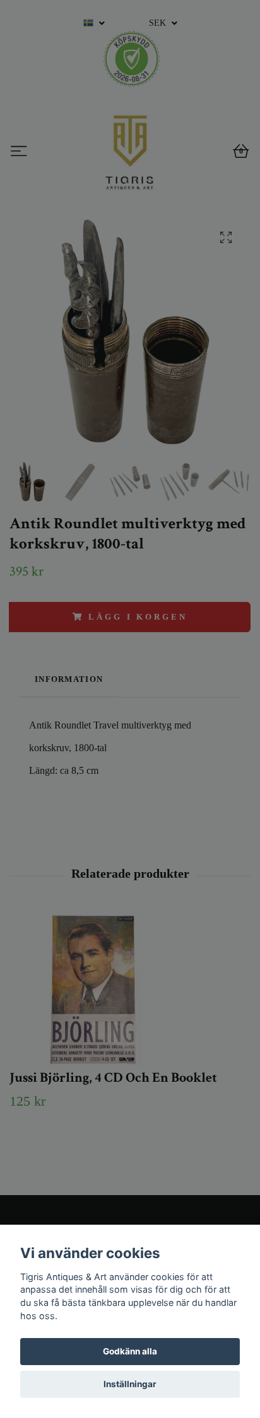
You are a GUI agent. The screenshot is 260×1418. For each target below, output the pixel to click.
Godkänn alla (130, 1351)
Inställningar (130, 1384)
